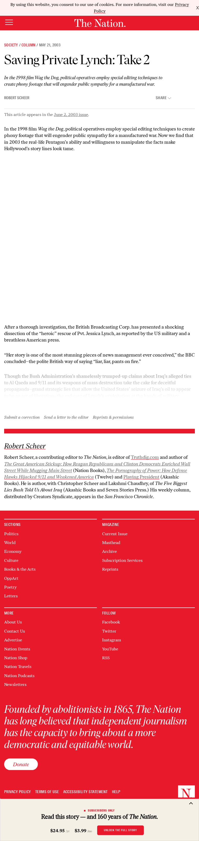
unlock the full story (120, 830)
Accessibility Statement (85, 792)
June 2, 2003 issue (71, 114)
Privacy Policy (17, 792)
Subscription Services (122, 560)
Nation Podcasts (19, 675)
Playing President (141, 477)
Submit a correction (22, 417)
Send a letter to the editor (66, 417)
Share (161, 98)
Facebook (111, 622)
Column (28, 45)
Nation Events (17, 649)
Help (116, 792)
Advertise (13, 639)
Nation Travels (17, 666)
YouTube (110, 649)
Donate (21, 764)
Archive (109, 551)
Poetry (10, 587)
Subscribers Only (101, 810)
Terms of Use (47, 792)
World (10, 542)
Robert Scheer (16, 97)
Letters (11, 595)
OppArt (11, 578)
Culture (11, 560)
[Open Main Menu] (9, 22)
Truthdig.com (145, 457)
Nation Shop (15, 657)
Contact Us (14, 631)
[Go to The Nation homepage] (99, 23)
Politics (11, 533)
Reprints (110, 569)
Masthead (111, 542)
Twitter (109, 631)
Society (11, 45)
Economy (13, 551)
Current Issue (114, 533)
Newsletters (15, 684)
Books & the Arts (19, 569)
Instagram (111, 639)
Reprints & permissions (113, 417)
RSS (106, 657)
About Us (13, 622)
